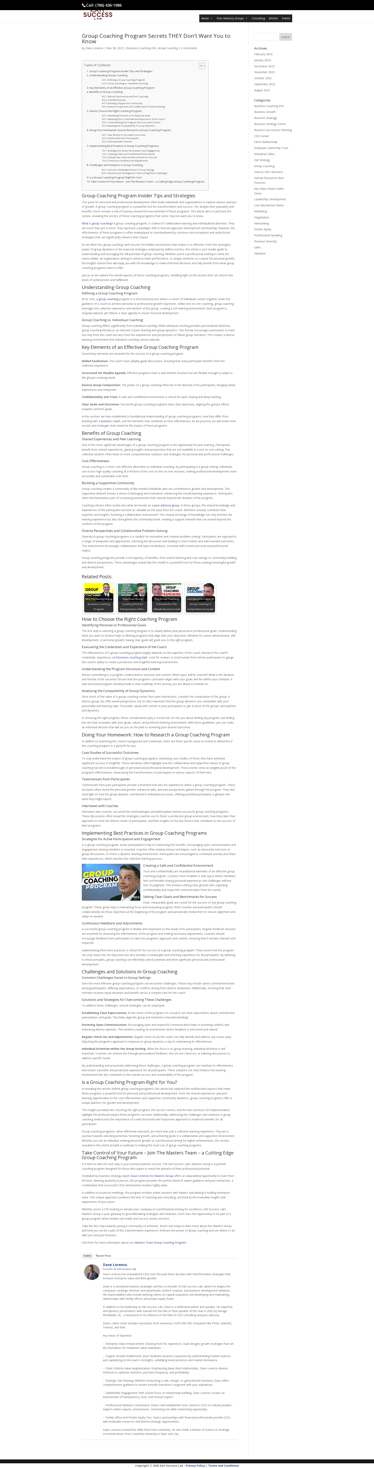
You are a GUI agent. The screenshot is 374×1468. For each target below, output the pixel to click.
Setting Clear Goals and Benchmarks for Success (132, 157)
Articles (273, 18)
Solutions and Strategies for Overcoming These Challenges (137, 173)
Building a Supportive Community (125, 103)
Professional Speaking (268, 235)
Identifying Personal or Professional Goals (129, 115)
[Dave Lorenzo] (92, 1277)
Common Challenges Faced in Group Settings (131, 169)
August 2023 (262, 90)
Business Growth (265, 112)
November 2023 (264, 72)
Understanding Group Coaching (108, 75)
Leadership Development (270, 199)
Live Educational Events (269, 205)
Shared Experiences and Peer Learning (128, 96)
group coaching (108, 299)
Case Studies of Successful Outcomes (126, 134)
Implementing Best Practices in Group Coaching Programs (124, 146)
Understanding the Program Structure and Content (134, 122)
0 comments (189, 48)
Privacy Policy (195, 1465)
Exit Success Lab (126, 1269)
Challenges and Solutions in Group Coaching (116, 165)
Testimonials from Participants (123, 138)
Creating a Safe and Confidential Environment (131, 153)
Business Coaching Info (141, 48)
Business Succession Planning (273, 130)
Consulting (258, 18)
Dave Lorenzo (94, 48)
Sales (257, 247)
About (205, 18)
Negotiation (261, 217)
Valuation (260, 253)
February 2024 (263, 54)
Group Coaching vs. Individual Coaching (128, 83)
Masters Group (163, 1176)
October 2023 (263, 78)
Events (286, 18)
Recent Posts (103, 1255)
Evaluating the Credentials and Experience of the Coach (136, 119)
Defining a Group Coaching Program (126, 79)
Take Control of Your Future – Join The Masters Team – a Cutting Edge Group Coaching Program (148, 181)
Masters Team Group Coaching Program (160, 1242)
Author (87, 1255)
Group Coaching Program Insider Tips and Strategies (121, 71)
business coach (110, 421)
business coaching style (132, 657)
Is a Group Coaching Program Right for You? (115, 177)
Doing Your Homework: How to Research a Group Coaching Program (130, 130)
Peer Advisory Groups (230, 18)
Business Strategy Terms (270, 124)
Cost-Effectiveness (116, 99)
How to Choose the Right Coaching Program (115, 111)
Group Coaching (168, 48)
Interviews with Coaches (120, 141)
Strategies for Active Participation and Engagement (134, 150)
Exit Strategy (262, 160)
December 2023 (264, 66)
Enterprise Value (264, 154)
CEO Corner (261, 136)
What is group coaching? (97, 223)
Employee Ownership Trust (271, 148)
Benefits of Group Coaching (106, 92)
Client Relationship (265, 142)
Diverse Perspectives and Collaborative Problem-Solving (136, 106)
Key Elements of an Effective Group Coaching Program (122, 87)
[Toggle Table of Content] (200, 66)
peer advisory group (166, 505)
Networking (261, 223)
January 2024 (262, 60)
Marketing (260, 211)
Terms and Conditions (223, 1465)
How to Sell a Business (268, 172)
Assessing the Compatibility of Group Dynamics (131, 125)
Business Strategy (265, 118)
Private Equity (262, 229)
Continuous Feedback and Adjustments (128, 160)
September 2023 (264, 84)
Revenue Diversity (265, 241)
